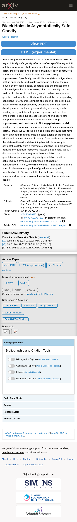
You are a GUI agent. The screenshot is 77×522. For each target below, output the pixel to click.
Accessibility (11, 464)
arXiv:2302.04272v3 (33, 218)
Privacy (70, 459)
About (5, 459)
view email (43, 237)
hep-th (49, 294)
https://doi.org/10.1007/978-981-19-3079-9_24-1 (44, 225)
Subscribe (41, 459)
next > (23, 282)
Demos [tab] (7, 405)
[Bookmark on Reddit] (15, 331)
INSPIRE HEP (11, 305)
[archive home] (10, 5)
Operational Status (33, 464)
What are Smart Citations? (48, 379)
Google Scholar (47, 305)
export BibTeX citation (15, 319)
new (6, 290)
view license (6, 270)
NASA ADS (29, 305)
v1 (26, 22)
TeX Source (55, 265)
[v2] (4, 244)
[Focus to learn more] (63, 221)
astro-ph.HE (40, 294)
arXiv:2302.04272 (29, 214)
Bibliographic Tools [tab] (13, 343)
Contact (27, 459)
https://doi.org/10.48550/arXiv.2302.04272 (40, 221)
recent (18, 290)
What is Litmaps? (32, 372)
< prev (9, 282)
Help (15, 459)
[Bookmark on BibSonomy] (6, 331)
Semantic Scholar (13, 312)
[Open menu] (71, 6)
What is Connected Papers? (48, 366)
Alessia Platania (10, 37)
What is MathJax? (15, 435)
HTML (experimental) (38, 52)
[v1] (4, 240)
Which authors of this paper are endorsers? (27, 433)
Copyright (57, 459)
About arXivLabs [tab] (12, 419)
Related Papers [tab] (11, 412)
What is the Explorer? (48, 359)
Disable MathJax (60, 433)
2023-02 (31, 290)
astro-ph (28, 294)
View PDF (38, 44)
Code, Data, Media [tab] (13, 398)
